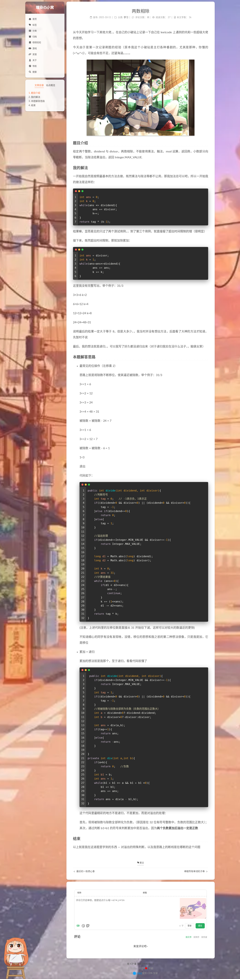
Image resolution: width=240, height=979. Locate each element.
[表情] (83, 926)
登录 (190, 926)
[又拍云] (137, 973)
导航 (34, 66)
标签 (34, 25)
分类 (34, 31)
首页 (34, 19)
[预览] (88, 926)
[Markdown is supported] (79, 926)
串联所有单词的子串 (194, 871)
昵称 (79, 893)
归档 (34, 37)
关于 (34, 60)
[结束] (206, 838)
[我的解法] (206, 168)
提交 (200, 926)
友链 (34, 54)
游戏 (34, 48)
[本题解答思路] (206, 357)
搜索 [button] (34, 72)
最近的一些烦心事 (85, 871)
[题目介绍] (206, 143)
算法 (141, 863)
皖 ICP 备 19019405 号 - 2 (140, 964)
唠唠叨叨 (36, 43)
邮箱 (145, 893)
